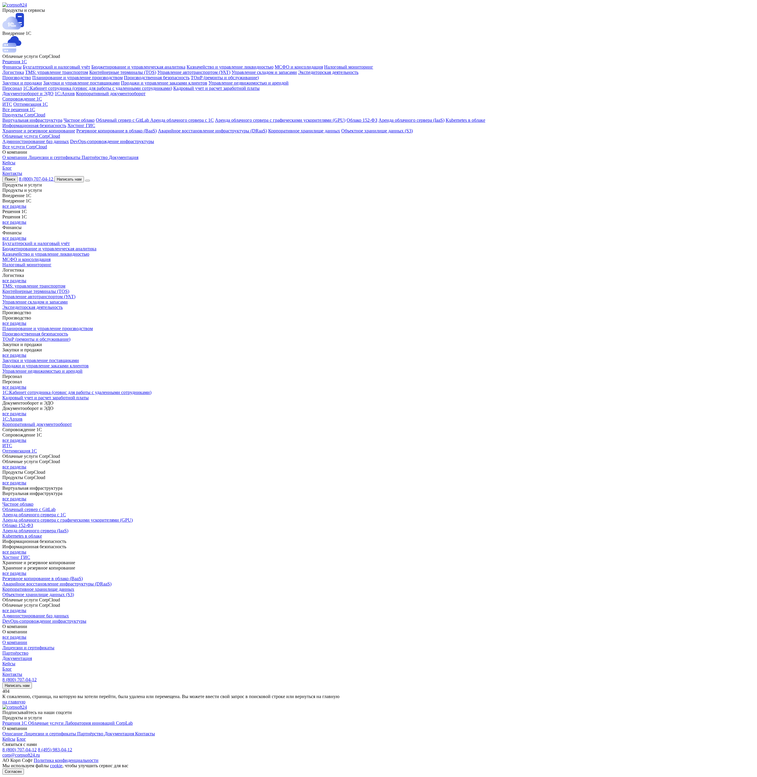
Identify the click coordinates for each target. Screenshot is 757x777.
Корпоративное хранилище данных (304, 130)
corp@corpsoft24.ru (21, 754)
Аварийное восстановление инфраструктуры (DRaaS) (212, 130)
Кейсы (8, 162)
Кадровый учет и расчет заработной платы (216, 88)
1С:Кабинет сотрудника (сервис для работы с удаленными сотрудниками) (97, 88)
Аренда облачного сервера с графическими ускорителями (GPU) (280, 120)
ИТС (7, 104)
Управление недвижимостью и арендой (248, 82)
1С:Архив (65, 93)
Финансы (12, 66)
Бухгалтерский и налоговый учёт (56, 66)
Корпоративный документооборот (110, 93)
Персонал (12, 88)
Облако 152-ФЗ (362, 120)
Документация (123, 157)
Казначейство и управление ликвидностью (230, 66)
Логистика (13, 72)
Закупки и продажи (22, 82)
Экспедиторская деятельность (328, 72)
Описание (13, 733)
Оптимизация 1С (30, 104)
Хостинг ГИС (81, 125)
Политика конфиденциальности (66, 760)
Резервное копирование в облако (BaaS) (116, 130)
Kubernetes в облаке (465, 120)
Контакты (12, 173)
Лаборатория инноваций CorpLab (99, 723)
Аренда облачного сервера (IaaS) (411, 120)
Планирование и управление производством (77, 77)
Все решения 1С (18, 109)
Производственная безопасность (157, 77)
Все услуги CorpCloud (24, 146)
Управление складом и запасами (264, 72)
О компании (15, 157)
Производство (16, 77)
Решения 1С (14, 61)
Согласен (13, 771)
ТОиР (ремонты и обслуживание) (225, 77)
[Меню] (87, 180)
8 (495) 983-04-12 (55, 749)
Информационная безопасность (34, 125)
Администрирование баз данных (35, 141)
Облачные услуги (46, 723)
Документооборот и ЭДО (28, 93)
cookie (56, 765)
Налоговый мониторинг (348, 66)
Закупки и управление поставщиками (81, 82)
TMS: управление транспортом (56, 72)
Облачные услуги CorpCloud (31, 136)
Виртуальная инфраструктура (32, 120)
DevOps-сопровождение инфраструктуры (112, 141)
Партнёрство (95, 157)
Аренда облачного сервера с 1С (182, 120)
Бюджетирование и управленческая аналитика (138, 66)
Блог (7, 168)
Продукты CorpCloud (23, 114)
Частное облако (79, 120)
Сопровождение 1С (22, 98)
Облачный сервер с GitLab (123, 120)
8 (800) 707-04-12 (36, 178)
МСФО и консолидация (299, 66)
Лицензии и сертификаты (55, 157)
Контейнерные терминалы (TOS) (122, 72)
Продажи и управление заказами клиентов (164, 82)
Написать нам (69, 179)
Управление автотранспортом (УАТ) (193, 72)
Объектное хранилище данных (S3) (377, 130)
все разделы (14, 206)
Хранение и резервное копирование (38, 130)
